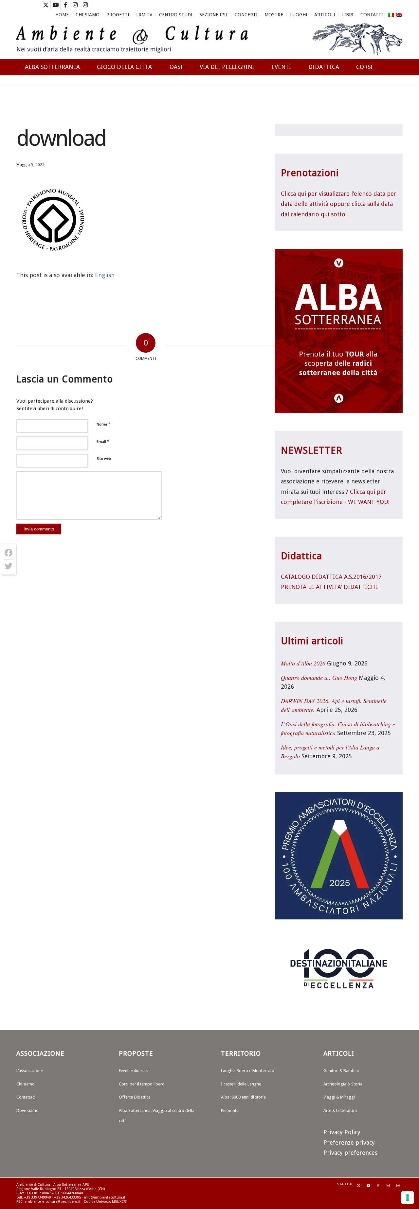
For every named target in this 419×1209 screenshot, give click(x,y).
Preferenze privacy (349, 1142)
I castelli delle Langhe (241, 1084)
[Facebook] (8, 553)
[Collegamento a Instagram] (75, 5)
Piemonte (230, 1110)
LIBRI (348, 14)
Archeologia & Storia (342, 1084)
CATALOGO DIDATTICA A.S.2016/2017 (331, 576)
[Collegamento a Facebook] (65, 5)
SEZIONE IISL (213, 14)
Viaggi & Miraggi (339, 1097)
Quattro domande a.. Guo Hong (319, 677)
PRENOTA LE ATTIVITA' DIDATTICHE (329, 586)
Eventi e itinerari (133, 1070)
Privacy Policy (341, 1132)
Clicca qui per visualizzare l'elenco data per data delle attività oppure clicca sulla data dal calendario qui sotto (338, 204)
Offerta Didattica (135, 1097)
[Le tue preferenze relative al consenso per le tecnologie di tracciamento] (407, 1197)
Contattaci (25, 1097)
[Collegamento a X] (45, 5)
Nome (103, 424)
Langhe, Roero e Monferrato (247, 1070)
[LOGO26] (209, 39)
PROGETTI (117, 14)
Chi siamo (25, 1084)
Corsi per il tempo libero (142, 1084)
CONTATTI (371, 14)
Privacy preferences (350, 1152)
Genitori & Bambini (341, 1070)
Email (103, 441)
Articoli (324, 14)
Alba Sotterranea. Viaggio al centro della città (156, 1115)
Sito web (104, 459)
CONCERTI (246, 14)
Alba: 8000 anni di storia (243, 1097)
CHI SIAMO (88, 14)
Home (62, 14)
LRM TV (144, 14)
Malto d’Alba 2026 (303, 663)
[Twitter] (8, 566)
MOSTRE (273, 14)
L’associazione (29, 1070)
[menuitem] (62, 14)
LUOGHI (298, 14)
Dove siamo (27, 1110)
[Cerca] (396, 90)
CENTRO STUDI (175, 14)
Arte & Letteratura (340, 1110)
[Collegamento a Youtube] (55, 5)
